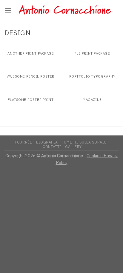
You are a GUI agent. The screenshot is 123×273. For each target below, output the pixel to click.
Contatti (52, 146)
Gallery (73, 146)
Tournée (23, 142)
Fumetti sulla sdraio (84, 142)
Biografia (47, 142)
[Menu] (8, 10)
